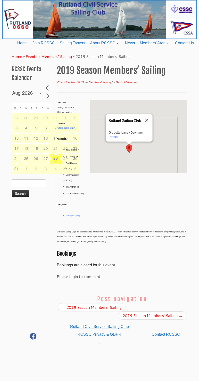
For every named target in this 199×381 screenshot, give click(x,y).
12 (36, 138)
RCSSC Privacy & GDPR (99, 334)
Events (32, 56)
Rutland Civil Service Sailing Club (99, 327)
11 (26, 138)
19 (36, 148)
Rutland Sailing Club (65, 128)
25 (26, 158)
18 (26, 148)
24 (16, 158)
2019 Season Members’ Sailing (92, 307)
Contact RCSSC (166, 334)
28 (26, 117)
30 (45, 117)
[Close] (147, 120)
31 (55, 117)
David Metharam (126, 82)
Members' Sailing (56, 56)
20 (45, 148)
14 (55, 138)
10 (16, 138)
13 (45, 138)
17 (16, 148)
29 (36, 117)
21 (55, 148)
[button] (129, 148)
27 (16, 117)
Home (17, 56)
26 (36, 158)
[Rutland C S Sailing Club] (33, 337)
